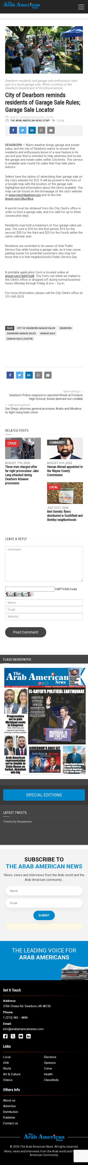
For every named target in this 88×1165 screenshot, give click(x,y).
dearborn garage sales (21, 333)
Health (48, 1118)
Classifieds (51, 1123)
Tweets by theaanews (17, 865)
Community (57, 486)
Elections (50, 1100)
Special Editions (44, 838)
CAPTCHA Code (66, 632)
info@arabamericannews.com (23, 1072)
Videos (7, 1123)
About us (9, 1144)
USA (6, 1106)
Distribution (10, 1155)
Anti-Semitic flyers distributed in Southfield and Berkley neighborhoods (65, 559)
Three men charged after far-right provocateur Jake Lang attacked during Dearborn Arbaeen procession (22, 518)
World (7, 1112)
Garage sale (47, 333)
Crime (48, 1112)
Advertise (9, 1150)
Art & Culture (11, 1118)
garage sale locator (20, 339)
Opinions (50, 1106)
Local (60, 120)
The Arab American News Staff (30, 120)
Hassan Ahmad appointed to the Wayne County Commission (65, 514)
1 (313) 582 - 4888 (15, 1061)
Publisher (9, 1161)
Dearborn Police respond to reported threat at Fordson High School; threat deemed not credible (46, 440)
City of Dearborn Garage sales (36, 328)
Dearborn (65, 328)
